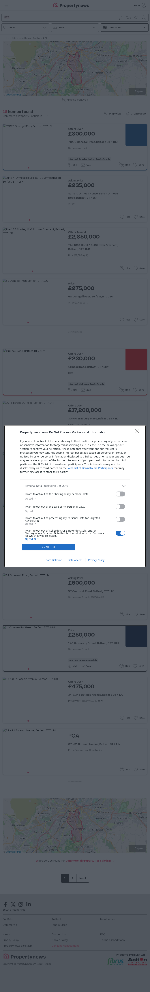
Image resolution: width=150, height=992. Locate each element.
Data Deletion (54, 560)
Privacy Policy (96, 560)
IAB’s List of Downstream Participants (90, 468)
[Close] (138, 432)
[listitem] (75, 486)
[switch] (120, 494)
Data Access (75, 560)
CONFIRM (48, 546)
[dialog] (75, 496)
